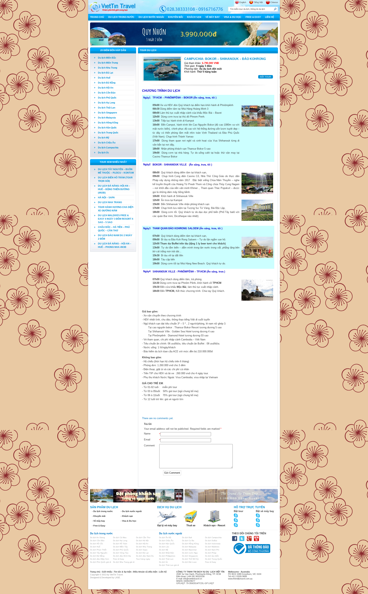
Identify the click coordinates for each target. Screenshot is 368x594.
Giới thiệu (107, 572)
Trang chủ (95, 572)
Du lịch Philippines (167, 556)
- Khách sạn (127, 516)
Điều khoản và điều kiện (145, 572)
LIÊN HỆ (269, 17)
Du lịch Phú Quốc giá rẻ (100, 562)
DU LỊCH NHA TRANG (110, 202)
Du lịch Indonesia (212, 544)
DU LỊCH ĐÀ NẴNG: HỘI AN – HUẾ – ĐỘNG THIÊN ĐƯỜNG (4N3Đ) (114, 189)
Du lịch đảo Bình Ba (122, 556)
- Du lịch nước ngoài (131, 511)
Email (147, 439)
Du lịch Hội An (105, 87)
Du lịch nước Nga (190, 553)
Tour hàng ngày (143, 559)
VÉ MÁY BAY (212, 17)
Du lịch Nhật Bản (166, 553)
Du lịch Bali (187, 537)
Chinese (274, 2)
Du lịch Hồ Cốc (96, 544)
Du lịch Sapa (141, 550)
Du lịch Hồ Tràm (120, 544)
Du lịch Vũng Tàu (120, 553)
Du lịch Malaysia (107, 117)
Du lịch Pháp (210, 553)
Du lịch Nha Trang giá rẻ (124, 562)
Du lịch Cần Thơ (143, 537)
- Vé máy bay (98, 521)
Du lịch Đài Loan (189, 562)
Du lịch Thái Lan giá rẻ (169, 565)
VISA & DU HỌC (232, 17)
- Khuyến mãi (98, 516)
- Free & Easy (98, 526)
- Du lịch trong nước (102, 511)
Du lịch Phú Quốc (107, 97)
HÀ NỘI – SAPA (106, 197)
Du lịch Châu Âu (106, 142)
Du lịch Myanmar (189, 550)
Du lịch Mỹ (103, 137)
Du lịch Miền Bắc (107, 57)
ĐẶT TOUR (265, 77)
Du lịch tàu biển (212, 556)
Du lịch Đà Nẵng (106, 82)
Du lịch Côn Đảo (106, 92)
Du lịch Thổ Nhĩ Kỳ (190, 559)
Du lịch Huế (104, 77)
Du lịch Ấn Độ (165, 537)
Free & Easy (118, 559)
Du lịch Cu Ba (188, 540)
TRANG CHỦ (97, 17)
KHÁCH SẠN (194, 17)
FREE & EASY (253, 17)
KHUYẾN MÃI (175, 17)
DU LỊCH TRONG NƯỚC (121, 17)
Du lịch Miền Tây (120, 547)
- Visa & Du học (128, 521)
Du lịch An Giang (97, 537)
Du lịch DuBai (211, 540)
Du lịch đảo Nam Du (145, 556)
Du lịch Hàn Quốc (107, 127)
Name (147, 433)
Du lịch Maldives (212, 547)
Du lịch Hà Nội (142, 540)
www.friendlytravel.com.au (240, 578)
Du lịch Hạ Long (106, 102)
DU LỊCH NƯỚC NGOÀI (151, 17)
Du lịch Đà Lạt (105, 72)
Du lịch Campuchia (108, 147)
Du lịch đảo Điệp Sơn (99, 559)
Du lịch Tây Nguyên (98, 553)
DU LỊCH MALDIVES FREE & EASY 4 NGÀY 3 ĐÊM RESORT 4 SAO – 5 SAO (115, 219)
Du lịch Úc (103, 152)
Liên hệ (163, 572)
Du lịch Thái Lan (106, 107)
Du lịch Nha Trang (107, 67)
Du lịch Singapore (107, 112)
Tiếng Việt (258, 2)
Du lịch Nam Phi (212, 550)
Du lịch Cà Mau (120, 537)
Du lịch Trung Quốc (108, 132)
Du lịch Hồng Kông (108, 122)
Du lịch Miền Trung (108, 62)
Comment (149, 445)
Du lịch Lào (164, 547)
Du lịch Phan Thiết (98, 550)
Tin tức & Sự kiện (122, 572)
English (242, 2)
